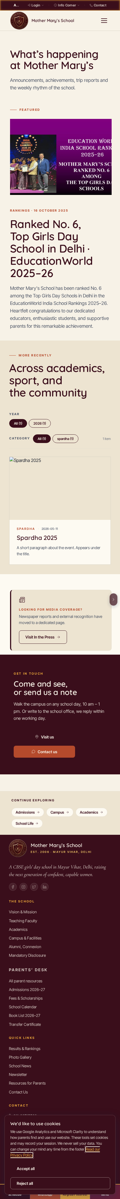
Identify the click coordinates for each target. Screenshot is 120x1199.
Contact (100, 5)
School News (20, 1065)
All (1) (18, 423)
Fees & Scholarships (26, 998)
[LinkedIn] (45, 887)
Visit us (47, 737)
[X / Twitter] (34, 887)
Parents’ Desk (28, 969)
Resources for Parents (27, 1083)
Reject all (25, 1183)
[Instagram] (23, 887)
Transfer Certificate (25, 1024)
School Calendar (23, 1006)
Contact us (47, 751)
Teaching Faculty (23, 920)
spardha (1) (65, 439)
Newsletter (18, 1074)
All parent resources (25, 980)
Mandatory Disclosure (27, 955)
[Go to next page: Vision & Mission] (114, 599)
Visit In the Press (39, 637)
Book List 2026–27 (24, 1015)
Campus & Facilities (25, 938)
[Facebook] (13, 887)
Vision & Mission (23, 911)
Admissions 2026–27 (27, 989)
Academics (18, 929)
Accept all (26, 1168)
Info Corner (67, 5)
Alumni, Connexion (25, 946)
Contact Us (18, 1092)
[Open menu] (104, 20)
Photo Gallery (20, 1057)
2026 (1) (39, 423)
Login (36, 5)
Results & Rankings (24, 1048)
